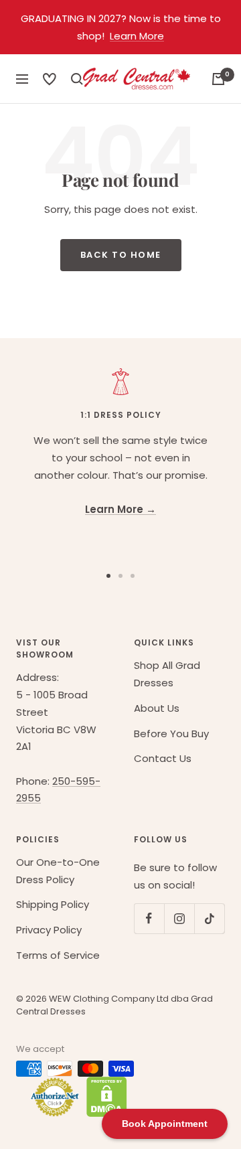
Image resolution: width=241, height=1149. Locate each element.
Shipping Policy (52, 904)
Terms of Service (58, 955)
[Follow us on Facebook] (149, 918)
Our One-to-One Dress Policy (58, 871)
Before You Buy (171, 733)
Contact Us (162, 758)
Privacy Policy (49, 930)
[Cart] (218, 79)
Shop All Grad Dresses (167, 674)
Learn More (137, 36)
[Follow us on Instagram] (179, 918)
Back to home (120, 254)
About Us (156, 708)
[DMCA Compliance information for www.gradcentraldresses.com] (103, 1097)
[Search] (50, 79)
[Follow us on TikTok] (209, 918)
